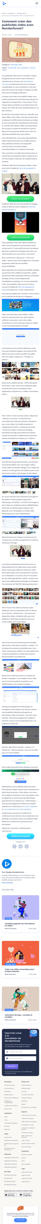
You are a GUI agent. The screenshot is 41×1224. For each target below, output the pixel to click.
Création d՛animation (27, 1118)
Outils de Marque (26, 1085)
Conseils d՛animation (27, 1094)
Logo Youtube (25, 1140)
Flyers (23, 1161)
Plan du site (7, 1109)
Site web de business (10, 1175)
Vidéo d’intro (8, 1137)
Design (23, 1104)
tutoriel (32, 68)
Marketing (24, 1101)
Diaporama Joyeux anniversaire (9, 1149)
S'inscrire (11, 1066)
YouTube (24, 1091)
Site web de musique (10, 1184)
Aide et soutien (8, 1094)
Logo (5, 1120)
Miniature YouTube (26, 1154)
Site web (6, 1126)
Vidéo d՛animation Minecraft (26, 1136)
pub (19, 68)
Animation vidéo (26, 1146)
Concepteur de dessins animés (28, 1128)
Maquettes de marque (10, 1161)
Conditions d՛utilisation (11, 1105)
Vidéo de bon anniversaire (29, 1121)
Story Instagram (26, 1164)
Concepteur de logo (27, 1124)
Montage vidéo (21, 13)
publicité (25, 68)
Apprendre (11, 13)
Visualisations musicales (11, 1140)
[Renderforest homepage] (4, 3)
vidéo (4, 70)
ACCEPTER (20, 1220)
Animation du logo (27, 1132)
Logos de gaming (26, 1172)
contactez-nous (9, 1088)
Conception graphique (10, 1123)
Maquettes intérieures (10, 1164)
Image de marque (26, 1097)
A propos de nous (9, 1085)
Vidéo (6, 1116)
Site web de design (9, 1181)
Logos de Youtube (26, 1178)
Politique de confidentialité (8, 1101)
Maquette (7, 1129)
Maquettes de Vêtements (11, 1157)
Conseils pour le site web (28, 1107)
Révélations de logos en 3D (11, 1144)
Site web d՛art (8, 1178)
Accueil (4, 13)
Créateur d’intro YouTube (28, 1115)
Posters (23, 1158)
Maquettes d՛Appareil (10, 1167)
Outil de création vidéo (28, 1143)
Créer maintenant (20, 199)
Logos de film (25, 1181)
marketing (12, 68)
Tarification (7, 1091)
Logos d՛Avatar (25, 1175)
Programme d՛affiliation (11, 1097)
